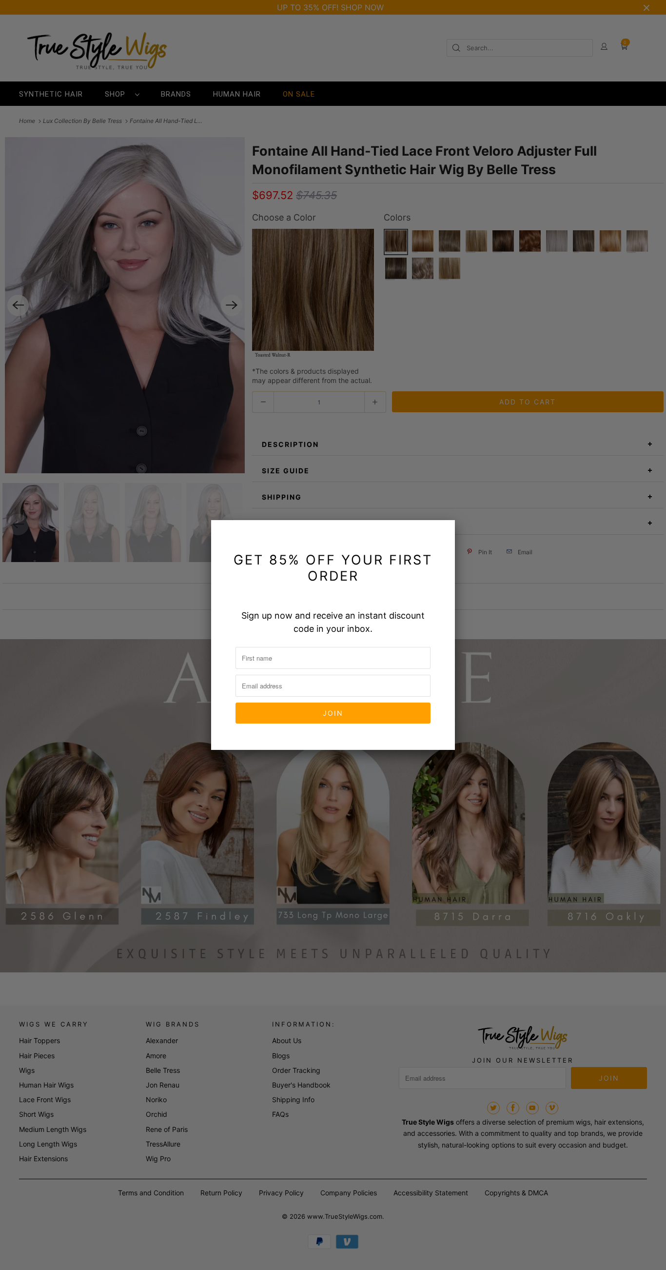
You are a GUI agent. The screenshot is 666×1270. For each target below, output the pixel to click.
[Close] (441, 533)
